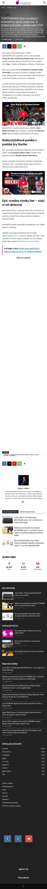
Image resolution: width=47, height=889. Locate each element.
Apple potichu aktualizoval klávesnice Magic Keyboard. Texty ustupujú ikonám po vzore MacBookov (23, 696)
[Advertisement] (23, 354)
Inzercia (5, 793)
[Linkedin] (23, 502)
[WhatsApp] (19, 46)
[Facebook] (4, 46)
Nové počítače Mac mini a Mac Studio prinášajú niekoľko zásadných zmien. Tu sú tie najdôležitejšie (29, 543)
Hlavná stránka (7, 783)
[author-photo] (23, 485)
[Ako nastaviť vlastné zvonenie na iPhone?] (7, 653)
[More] (24, 46)
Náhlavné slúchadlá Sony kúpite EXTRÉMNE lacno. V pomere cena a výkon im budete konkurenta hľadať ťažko (23, 678)
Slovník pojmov (7, 786)
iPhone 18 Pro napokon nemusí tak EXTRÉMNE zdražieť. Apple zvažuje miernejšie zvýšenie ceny (21, 723)
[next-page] (7, 551)
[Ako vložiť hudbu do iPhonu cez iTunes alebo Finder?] (7, 633)
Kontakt (5, 796)
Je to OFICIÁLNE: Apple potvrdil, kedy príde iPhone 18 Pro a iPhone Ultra (22, 705)
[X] (9, 46)
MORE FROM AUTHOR (27, 512)
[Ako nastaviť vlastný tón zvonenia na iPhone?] (7, 644)
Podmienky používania (10, 803)
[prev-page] (3, 551)
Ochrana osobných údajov (11, 806)
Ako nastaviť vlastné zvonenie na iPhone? (29, 651)
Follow (23, 562)
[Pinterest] (14, 46)
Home (3, 8)
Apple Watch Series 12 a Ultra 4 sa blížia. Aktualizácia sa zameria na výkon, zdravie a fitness (21, 714)
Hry (15, 8)
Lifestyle (9, 8)
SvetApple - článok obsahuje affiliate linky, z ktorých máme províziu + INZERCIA (21, 455)
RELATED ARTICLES (10, 512)
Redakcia (5, 799)
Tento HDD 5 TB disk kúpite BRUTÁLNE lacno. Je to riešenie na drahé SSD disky (28, 520)
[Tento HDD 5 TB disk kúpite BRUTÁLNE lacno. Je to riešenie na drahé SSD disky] (7, 520)
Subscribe (38, 562)
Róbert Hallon (7, 39)
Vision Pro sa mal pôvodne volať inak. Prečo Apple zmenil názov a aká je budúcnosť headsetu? (21, 731)
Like (9, 562)
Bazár (4, 790)
